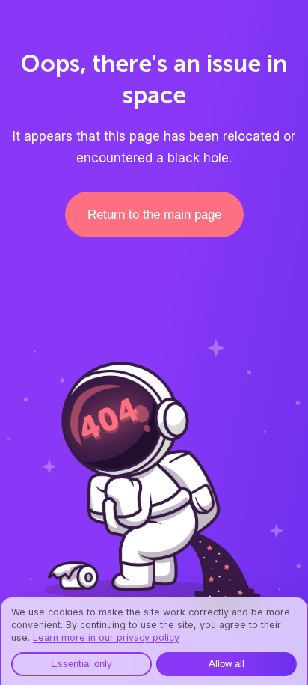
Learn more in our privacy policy (106, 637)
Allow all (226, 664)
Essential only (81, 664)
